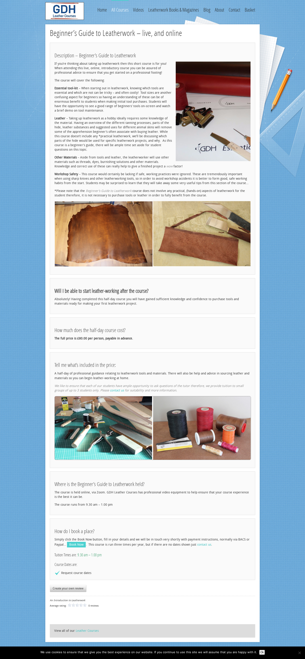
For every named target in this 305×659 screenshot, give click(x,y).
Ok (262, 652)
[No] (299, 653)
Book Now (76, 545)
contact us (117, 390)
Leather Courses (87, 631)
